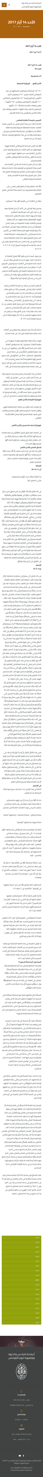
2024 (37, 1247)
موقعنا (21, 1341)
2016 (37, 1285)
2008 (37, 1322)
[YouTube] (19, 1455)
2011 (37, 1308)
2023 (37, 1252)
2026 (37, 1237)
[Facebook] (23, 1455)
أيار (14, 26)
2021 (37, 1261)
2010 (37, 1313)
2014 (37, 1294)
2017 (19, 26)
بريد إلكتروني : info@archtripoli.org (21, 1405)
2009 (37, 1318)
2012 (37, 1303)
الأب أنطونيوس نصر (17, 1467)
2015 (37, 1289)
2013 (37, 1299)
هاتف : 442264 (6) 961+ (21, 1399)
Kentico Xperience (26, 1470)
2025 (37, 1242)
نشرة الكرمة (26, 26)
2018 (37, 1275)
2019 (37, 1270)
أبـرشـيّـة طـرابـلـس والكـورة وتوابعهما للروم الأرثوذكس (21, 1356)
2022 (37, 1256)
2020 (37, 1266)
